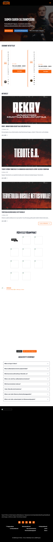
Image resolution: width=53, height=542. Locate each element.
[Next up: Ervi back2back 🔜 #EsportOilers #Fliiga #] (39, 328)
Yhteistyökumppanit (30, 530)
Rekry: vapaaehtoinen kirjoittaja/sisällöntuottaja (16, 126)
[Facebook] (19, 522)
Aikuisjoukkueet (26, 526)
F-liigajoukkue (10, 526)
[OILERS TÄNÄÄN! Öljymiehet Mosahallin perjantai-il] (39, 299)
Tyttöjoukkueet (14, 528)
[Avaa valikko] (50, 3)
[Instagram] (26, 522)
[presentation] (26, 110)
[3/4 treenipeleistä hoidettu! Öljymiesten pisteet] (14, 299)
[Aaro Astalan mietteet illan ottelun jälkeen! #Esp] (39, 342)
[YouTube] (30, 522)
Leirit (45, 528)
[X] (23, 522)
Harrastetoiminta (31, 528)
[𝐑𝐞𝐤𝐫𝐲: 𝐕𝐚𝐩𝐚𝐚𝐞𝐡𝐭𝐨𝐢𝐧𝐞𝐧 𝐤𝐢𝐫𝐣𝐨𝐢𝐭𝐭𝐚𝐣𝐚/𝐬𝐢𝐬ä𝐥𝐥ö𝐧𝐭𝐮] (39, 313)
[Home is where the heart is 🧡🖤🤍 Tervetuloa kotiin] (14, 342)
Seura (45, 530)
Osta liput (19, 71)
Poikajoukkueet (43, 526)
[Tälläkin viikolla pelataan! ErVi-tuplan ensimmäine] (14, 328)
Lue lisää (4, 135)
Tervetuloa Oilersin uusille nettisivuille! (13, 212)
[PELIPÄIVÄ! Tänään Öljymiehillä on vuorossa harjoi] (14, 313)
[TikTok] (33, 522)
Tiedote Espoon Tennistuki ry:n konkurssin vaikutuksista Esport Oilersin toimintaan (25, 169)
